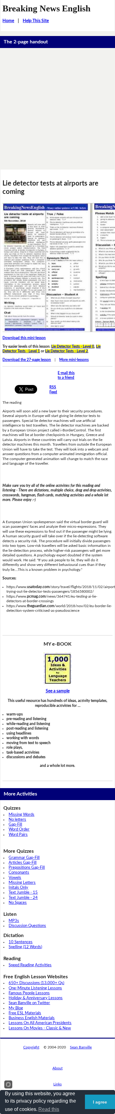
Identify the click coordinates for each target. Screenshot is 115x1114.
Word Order (19, 829)
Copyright (31, 1047)
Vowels (15, 878)
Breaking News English (46, 8)
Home (8, 21)
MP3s (14, 921)
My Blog (16, 1008)
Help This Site (36, 21)
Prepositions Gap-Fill (27, 868)
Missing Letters (22, 883)
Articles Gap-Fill (22, 863)
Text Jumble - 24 (23, 898)
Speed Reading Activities (30, 965)
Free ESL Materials (25, 1013)
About (57, 1068)
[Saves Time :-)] (57, 668)
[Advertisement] (57, 108)
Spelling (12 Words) (25, 947)
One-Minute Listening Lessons (35, 988)
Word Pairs (18, 835)
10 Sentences (21, 942)
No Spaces (18, 903)
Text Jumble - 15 (23, 893)
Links (57, 1084)
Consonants (19, 873)
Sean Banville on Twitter (29, 1003)
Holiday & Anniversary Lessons (36, 998)
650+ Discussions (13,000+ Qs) (36, 983)
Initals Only (18, 888)
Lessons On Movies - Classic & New (40, 1028)
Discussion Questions (27, 926)
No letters (17, 820)
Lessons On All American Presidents (40, 1023)
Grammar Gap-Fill (24, 858)
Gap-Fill (15, 825)
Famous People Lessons (29, 993)
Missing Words (21, 815)
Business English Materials (32, 1018)
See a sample (58, 691)
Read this (48, 1109)
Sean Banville (81, 1047)
